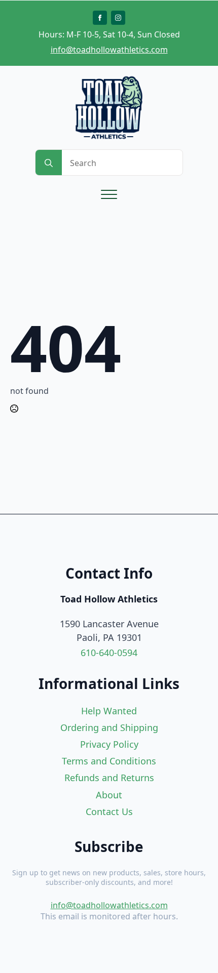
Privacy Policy (109, 744)
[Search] (48, 163)
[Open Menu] (109, 194)
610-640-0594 (109, 652)
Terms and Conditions (109, 761)
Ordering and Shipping (109, 727)
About (109, 795)
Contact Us (109, 811)
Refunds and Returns (109, 778)
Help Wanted (109, 711)
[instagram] (118, 18)
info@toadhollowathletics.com (109, 49)
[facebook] (100, 18)
